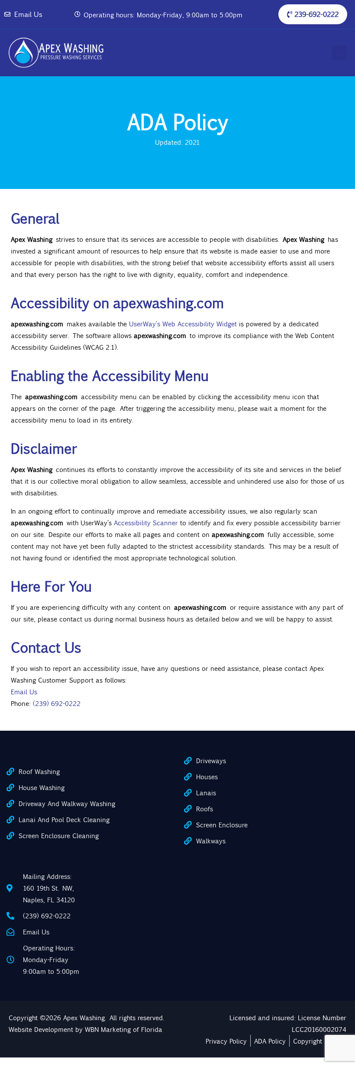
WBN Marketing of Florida (123, 1029)
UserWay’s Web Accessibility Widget (182, 323)
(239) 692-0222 (57, 703)
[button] (339, 53)
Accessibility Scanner (145, 522)
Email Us (24, 691)
